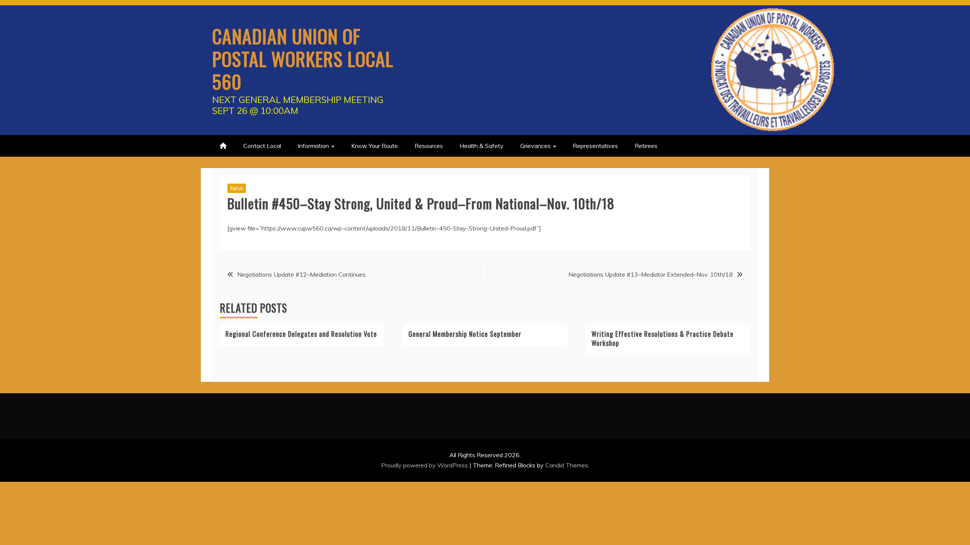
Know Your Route (374, 145)
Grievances (535, 145)
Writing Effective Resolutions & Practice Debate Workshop (662, 338)
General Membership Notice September (464, 334)
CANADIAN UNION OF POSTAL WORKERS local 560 (302, 58)
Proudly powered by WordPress (425, 465)
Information (313, 145)
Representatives (595, 145)
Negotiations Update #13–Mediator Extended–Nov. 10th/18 (650, 274)
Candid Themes (566, 465)
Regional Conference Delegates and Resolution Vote (301, 334)
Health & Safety (482, 145)
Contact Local (262, 145)
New (236, 188)
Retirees (646, 145)
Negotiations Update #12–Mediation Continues (301, 274)
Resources (429, 145)
